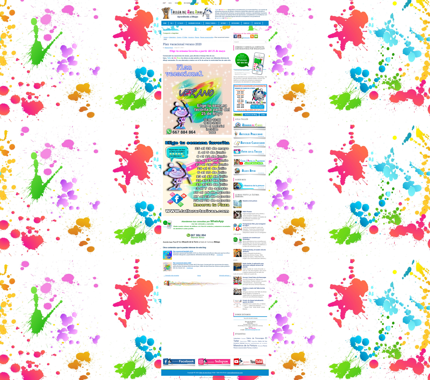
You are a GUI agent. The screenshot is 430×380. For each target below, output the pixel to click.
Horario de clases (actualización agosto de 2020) (253, 301)
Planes (197, 37)
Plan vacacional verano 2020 (182, 44)
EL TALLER (181, 23)
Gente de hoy (262, 341)
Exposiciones (235, 23)
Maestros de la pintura (250, 201)
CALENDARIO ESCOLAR (195, 23)
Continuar (220, 255)
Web (164, 3)
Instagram (187, 3)
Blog (170, 3)
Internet (242, 343)
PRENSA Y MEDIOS (211, 23)
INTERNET (224, 23)
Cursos (179, 37)
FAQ (172, 23)
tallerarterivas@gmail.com (252, 329)
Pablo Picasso (247, 211)
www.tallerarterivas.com (235, 373)
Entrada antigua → (225, 275)
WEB (164, 28)
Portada (238, 115)
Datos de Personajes (255, 338)
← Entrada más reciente (171, 275)
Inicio (199, 275)
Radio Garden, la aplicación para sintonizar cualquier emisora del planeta (253, 265)
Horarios (191, 37)
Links (263, 115)
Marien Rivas (169, 47)
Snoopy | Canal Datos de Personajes (254, 277)
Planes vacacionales (206, 37)
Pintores (260, 346)
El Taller (184, 37)
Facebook (178, 3)
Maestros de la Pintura (245, 345)
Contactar (257, 23)
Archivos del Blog (251, 115)
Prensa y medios (252, 348)
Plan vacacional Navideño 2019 (183, 251)
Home (164, 23)
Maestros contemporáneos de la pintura (256, 343)
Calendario (172, 37)
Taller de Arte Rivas (205, 373)
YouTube (196, 3)
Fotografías (254, 341)
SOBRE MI (246, 23)
